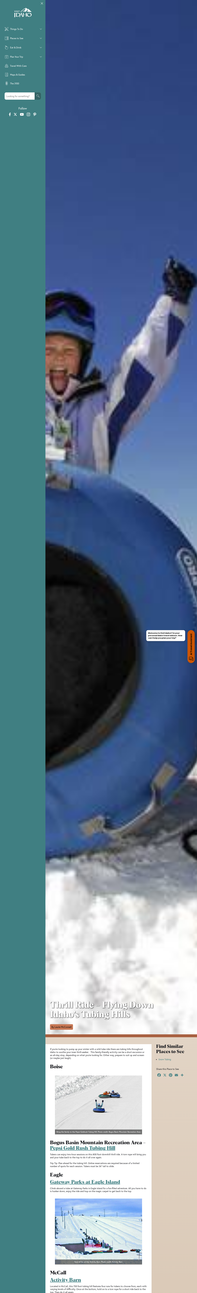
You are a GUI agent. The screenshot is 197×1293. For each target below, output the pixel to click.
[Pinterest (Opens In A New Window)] (35, 114)
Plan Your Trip (16, 56)
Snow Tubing (164, 1059)
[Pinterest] (170, 1075)
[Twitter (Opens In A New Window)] (15, 114)
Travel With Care (18, 65)
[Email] (176, 1075)
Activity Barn (65, 1280)
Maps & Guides (17, 74)
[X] (165, 1075)
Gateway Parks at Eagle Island (85, 1182)
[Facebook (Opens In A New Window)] (9, 114)
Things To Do (16, 28)
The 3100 (14, 83)
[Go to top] (191, 1287)
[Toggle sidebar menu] (42, 3)
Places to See (16, 38)
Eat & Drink (15, 47)
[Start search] (38, 96)
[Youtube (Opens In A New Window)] (21, 114)
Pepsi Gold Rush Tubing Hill (82, 1148)
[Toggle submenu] (41, 29)
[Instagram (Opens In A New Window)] (28, 114)
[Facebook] (159, 1075)
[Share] (182, 1075)
